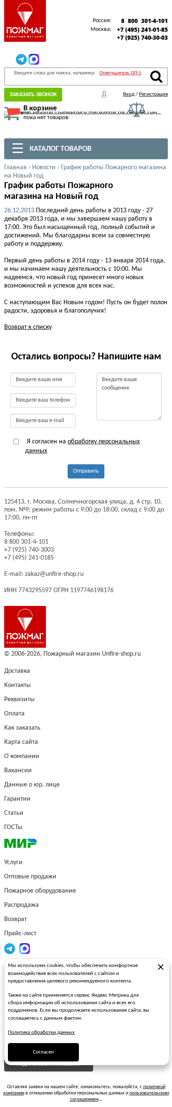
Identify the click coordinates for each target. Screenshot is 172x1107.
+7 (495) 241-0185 (29, 558)
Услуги (13, 862)
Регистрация (153, 94)
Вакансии (18, 770)
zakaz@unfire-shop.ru (54, 574)
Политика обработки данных (41, 1032)
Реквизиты (19, 699)
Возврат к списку (28, 327)
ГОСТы (13, 827)
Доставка (17, 671)
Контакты (17, 685)
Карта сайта (21, 742)
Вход (128, 94)
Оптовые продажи (30, 876)
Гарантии (17, 799)
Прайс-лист (20, 933)
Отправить (86, 471)
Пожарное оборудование (40, 891)
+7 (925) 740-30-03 (142, 37)
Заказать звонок (33, 95)
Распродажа (21, 905)
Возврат (15, 919)
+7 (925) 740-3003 (29, 550)
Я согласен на (82, 446)
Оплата (14, 713)
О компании (21, 756)
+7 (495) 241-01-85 (142, 29)
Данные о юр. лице (32, 784)
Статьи (13, 813)
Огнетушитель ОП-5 (120, 73)
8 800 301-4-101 (144, 21)
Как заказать (22, 728)
